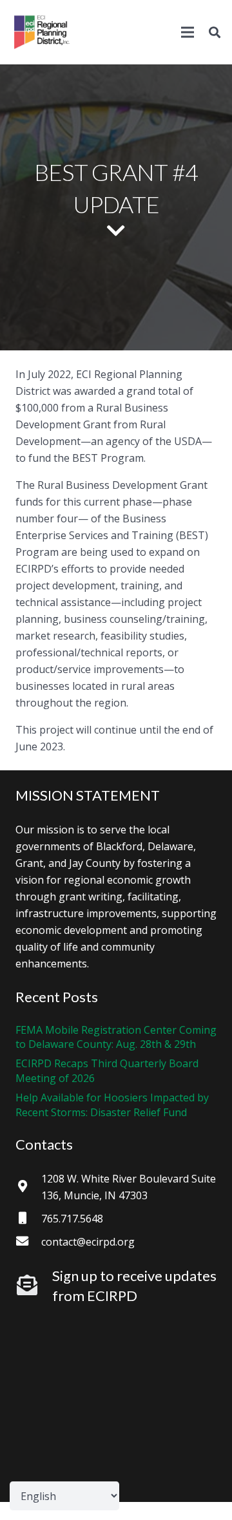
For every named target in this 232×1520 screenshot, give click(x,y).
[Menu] (187, 32)
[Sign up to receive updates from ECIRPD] (33, 1286)
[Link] (41, 32)
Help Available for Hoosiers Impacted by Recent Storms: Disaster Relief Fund (112, 1104)
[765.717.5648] (28, 1218)
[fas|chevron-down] (116, 231)
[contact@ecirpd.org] (28, 1241)
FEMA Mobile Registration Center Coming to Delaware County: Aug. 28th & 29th (116, 1037)
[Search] (214, 32)
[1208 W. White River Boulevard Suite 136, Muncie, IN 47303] (28, 1187)
